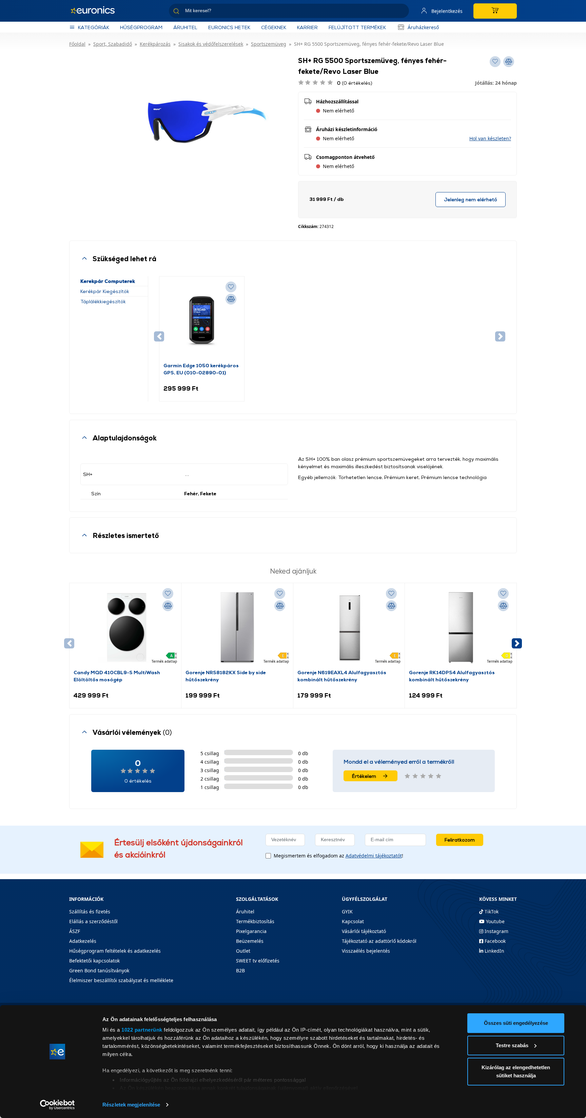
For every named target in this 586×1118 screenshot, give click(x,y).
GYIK (347, 911)
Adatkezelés (82, 941)
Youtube (495, 921)
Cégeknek (273, 27)
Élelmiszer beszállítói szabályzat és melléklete (121, 980)
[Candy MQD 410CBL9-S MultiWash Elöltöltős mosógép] (125, 627)
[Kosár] (495, 11)
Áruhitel (185, 27)
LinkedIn (493, 951)
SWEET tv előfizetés (257, 960)
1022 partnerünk (141, 1030)
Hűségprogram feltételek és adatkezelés (115, 951)
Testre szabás (512, 1045)
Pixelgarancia (251, 931)
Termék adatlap (164, 661)
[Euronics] (96, 11)
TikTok (491, 911)
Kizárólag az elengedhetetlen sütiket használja (516, 1071)
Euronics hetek (229, 27)
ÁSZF (74, 931)
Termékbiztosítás (255, 921)
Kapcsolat (353, 921)
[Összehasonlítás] (231, 299)
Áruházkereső (423, 27)
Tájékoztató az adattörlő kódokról (379, 941)
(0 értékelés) (354, 83)
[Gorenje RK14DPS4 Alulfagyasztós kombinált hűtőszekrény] (460, 627)
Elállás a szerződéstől (93, 921)
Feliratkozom (460, 840)
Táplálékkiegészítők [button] (103, 301)
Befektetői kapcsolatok (94, 960)
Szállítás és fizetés (89, 911)
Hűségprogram (141, 27)
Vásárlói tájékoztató (364, 931)
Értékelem (364, 776)
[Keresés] (401, 12)
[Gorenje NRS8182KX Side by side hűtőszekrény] (237, 627)
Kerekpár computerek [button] (107, 281)
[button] (490, 138)
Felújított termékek (357, 27)
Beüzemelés (249, 941)
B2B (240, 970)
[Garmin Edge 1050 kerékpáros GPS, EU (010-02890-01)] (201, 321)
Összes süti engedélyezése (516, 1023)
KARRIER (307, 27)
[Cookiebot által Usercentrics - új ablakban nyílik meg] (57, 1105)
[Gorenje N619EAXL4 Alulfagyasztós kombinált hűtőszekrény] (348, 627)
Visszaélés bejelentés (366, 951)
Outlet (243, 951)
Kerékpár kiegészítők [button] (104, 291)
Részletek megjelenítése (131, 1104)
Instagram (495, 931)
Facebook (494, 941)
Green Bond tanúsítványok (99, 970)
